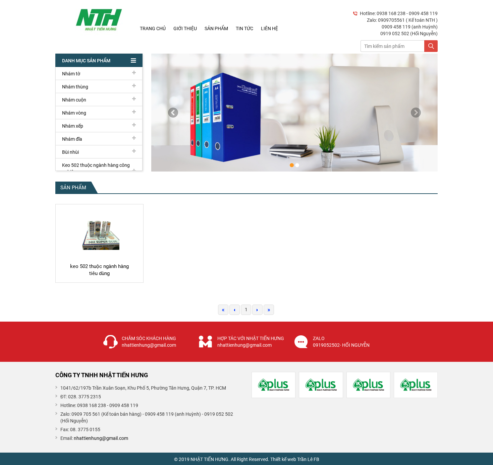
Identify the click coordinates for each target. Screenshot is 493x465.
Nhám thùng (75, 86)
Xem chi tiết (99, 276)
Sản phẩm (216, 28)
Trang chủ (153, 28)
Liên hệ (269, 28)
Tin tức (244, 28)
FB (316, 459)
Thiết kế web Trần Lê (291, 459)
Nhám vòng (74, 113)
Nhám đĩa (72, 139)
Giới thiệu (185, 28)
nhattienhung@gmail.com (101, 438)
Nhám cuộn (74, 100)
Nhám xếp (72, 126)
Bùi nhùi (70, 152)
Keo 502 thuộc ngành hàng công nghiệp (96, 168)
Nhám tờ (71, 73)
